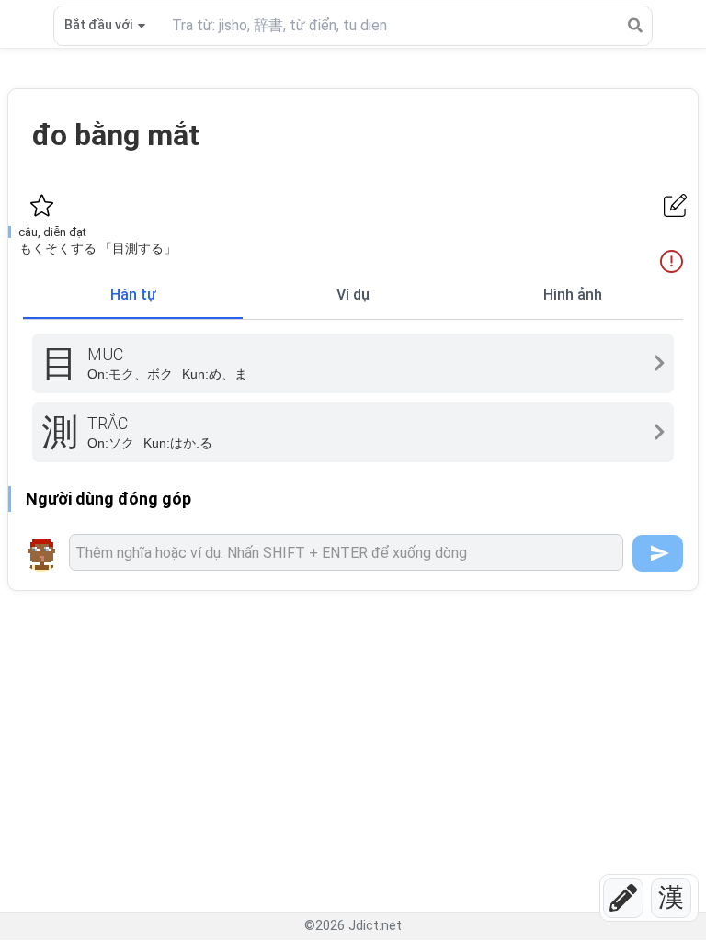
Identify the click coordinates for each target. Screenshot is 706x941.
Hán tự (133, 294)
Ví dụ (353, 294)
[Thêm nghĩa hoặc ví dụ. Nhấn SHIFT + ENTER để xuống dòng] (346, 552)
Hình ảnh (572, 294)
